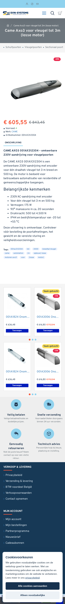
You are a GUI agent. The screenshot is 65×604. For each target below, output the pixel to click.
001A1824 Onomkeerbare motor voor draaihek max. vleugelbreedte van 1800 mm (18, 317)
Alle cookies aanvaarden (32, 585)
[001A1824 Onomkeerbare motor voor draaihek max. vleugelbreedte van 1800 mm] (17, 301)
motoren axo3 (11, 257)
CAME (15, 131)
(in (28, 253)
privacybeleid (32, 577)
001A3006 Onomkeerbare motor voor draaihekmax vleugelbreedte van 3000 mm (49, 317)
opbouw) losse (40, 253)
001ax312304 (17, 249)
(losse (31, 257)
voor (23, 257)
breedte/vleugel (49, 249)
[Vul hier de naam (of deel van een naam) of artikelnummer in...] (52, 13)
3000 (35, 249)
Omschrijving (13, 142)
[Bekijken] (60, 13)
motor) (41, 257)
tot (28, 249)
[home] (8, 25)
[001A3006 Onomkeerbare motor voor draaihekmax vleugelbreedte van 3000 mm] (48, 301)
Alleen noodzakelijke (32, 595)
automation (18, 253)
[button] (48, 330)
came (7, 253)
